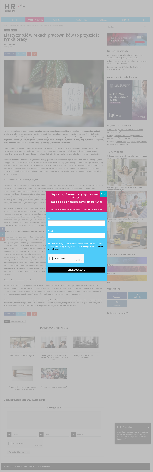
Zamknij (103, 194)
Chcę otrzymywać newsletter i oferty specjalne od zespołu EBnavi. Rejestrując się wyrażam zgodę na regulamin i (75, 246)
